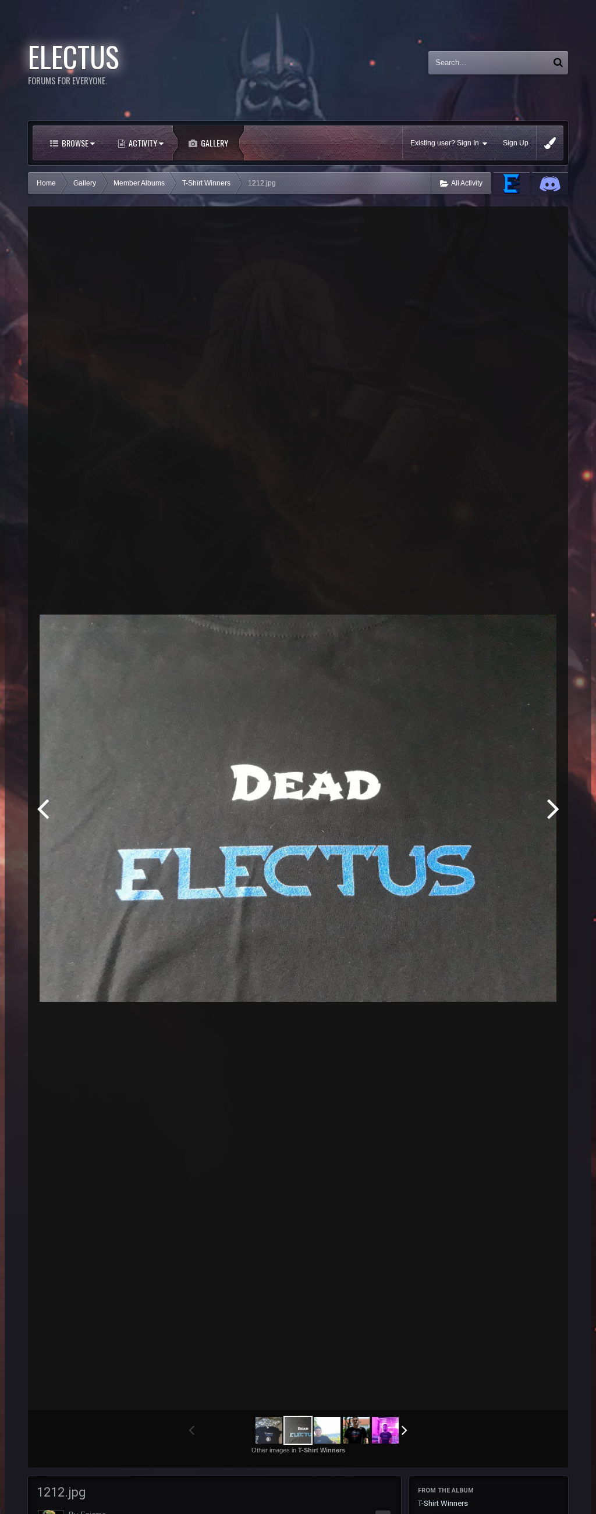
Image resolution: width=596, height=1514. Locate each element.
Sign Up (515, 143)
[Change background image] (550, 143)
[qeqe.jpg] (385, 1430)
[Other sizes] (496, 224)
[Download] (523, 224)
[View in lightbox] (547, 224)
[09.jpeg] (43, 808)
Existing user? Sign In (446, 143)
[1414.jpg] (553, 808)
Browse (75, 143)
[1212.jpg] (298, 1430)
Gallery (213, 143)
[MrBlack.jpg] (356, 1430)
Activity (143, 143)
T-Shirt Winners (443, 1503)
